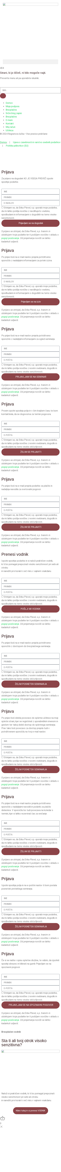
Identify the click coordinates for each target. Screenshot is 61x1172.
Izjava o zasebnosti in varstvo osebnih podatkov (36, 142)
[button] (30, 61)
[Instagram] (30, 45)
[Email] (30, 52)
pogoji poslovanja (10, 238)
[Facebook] (30, 39)
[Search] (3, 95)
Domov (3, 142)
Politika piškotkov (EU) (17, 145)
